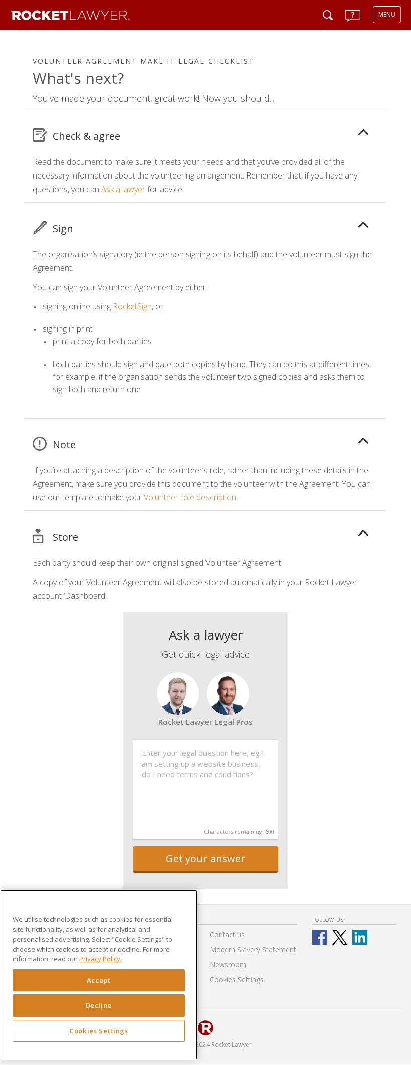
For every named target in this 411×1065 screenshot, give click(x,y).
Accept (99, 980)
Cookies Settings (98, 1030)
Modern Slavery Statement (253, 949)
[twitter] (339, 937)
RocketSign (132, 306)
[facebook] (319, 937)
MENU (386, 14)
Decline (99, 1005)
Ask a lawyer (123, 189)
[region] (98, 975)
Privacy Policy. (100, 958)
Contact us (227, 934)
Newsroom (228, 964)
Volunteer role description (190, 497)
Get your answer (205, 858)
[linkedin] (359, 937)
